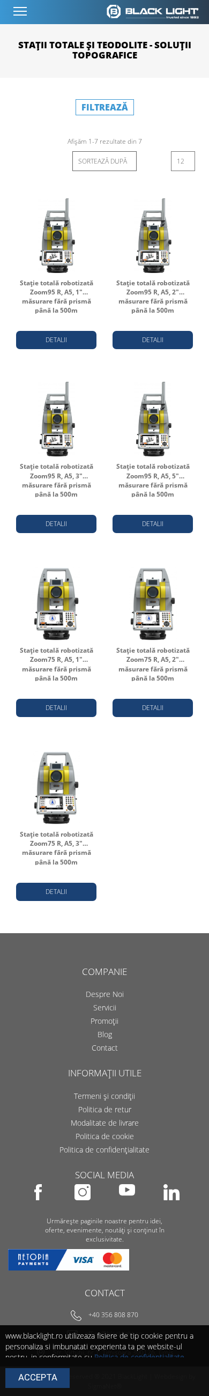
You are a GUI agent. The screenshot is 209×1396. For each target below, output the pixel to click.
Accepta (37, 1377)
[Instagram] (83, 1207)
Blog (105, 1034)
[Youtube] (128, 1207)
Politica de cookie (105, 1136)
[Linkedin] (171, 1207)
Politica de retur (104, 1109)
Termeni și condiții (104, 1096)
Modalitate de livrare (105, 1123)
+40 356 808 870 (113, 1315)
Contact (105, 1048)
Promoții (104, 1021)
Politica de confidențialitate (104, 1149)
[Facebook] (39, 1207)
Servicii (104, 1007)
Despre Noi (105, 994)
